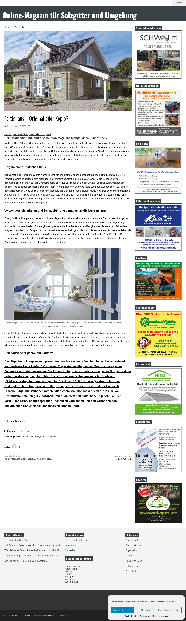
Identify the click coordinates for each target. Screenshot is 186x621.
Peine (68, 574)
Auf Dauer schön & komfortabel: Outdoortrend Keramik (32, 545)
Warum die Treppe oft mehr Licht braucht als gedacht (31, 555)
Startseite (70, 550)
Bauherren (28, 436)
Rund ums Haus (133, 561)
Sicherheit (52, 436)
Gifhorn (69, 571)
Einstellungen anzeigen (169, 610)
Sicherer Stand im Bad (16, 540)
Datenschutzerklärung (149, 616)
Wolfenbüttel (71, 582)
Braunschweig (72, 566)
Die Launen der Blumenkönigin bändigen (25, 561)
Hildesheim (71, 569)
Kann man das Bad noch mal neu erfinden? (28, 459)
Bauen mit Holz (133, 545)
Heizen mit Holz (123, 459)
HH (7, 126)
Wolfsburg (70, 579)
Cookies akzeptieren (122, 610)
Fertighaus (40, 436)
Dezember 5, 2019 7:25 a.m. (22, 126)
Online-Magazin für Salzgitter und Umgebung (70, 15)
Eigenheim (24, 431)
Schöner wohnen (134, 566)
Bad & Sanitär (132, 540)
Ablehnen (145, 610)
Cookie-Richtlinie (132, 616)
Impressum (163, 616)
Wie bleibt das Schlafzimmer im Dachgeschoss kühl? (31, 550)
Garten (128, 555)
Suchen (178, 3)
